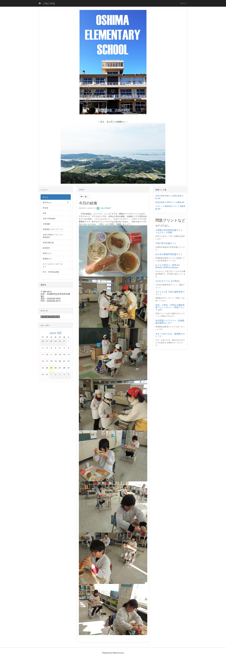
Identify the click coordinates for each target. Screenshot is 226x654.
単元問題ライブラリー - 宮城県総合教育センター (169, 321)
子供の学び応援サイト (165, 243)
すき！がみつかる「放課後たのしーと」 (170, 335)
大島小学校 (49, 3)
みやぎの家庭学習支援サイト (169, 254)
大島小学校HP (105, 208)
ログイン (184, 3)
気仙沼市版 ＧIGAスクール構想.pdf (169, 202)
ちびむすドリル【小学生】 (167, 280)
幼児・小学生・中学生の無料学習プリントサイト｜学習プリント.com (170, 307)
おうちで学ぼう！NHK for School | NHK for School (167, 266)
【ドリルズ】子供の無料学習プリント (170, 293)
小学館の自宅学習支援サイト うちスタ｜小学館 (170, 231)
